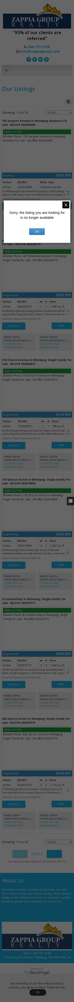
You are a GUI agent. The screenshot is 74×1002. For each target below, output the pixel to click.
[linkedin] (40, 59)
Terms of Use (56, 987)
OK (38, 992)
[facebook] (28, 59)
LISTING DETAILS (13, 326)
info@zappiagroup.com (40, 51)
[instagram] (46, 59)
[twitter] (34, 59)
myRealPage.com (37, 973)
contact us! (54, 901)
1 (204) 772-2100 (13, 344)
